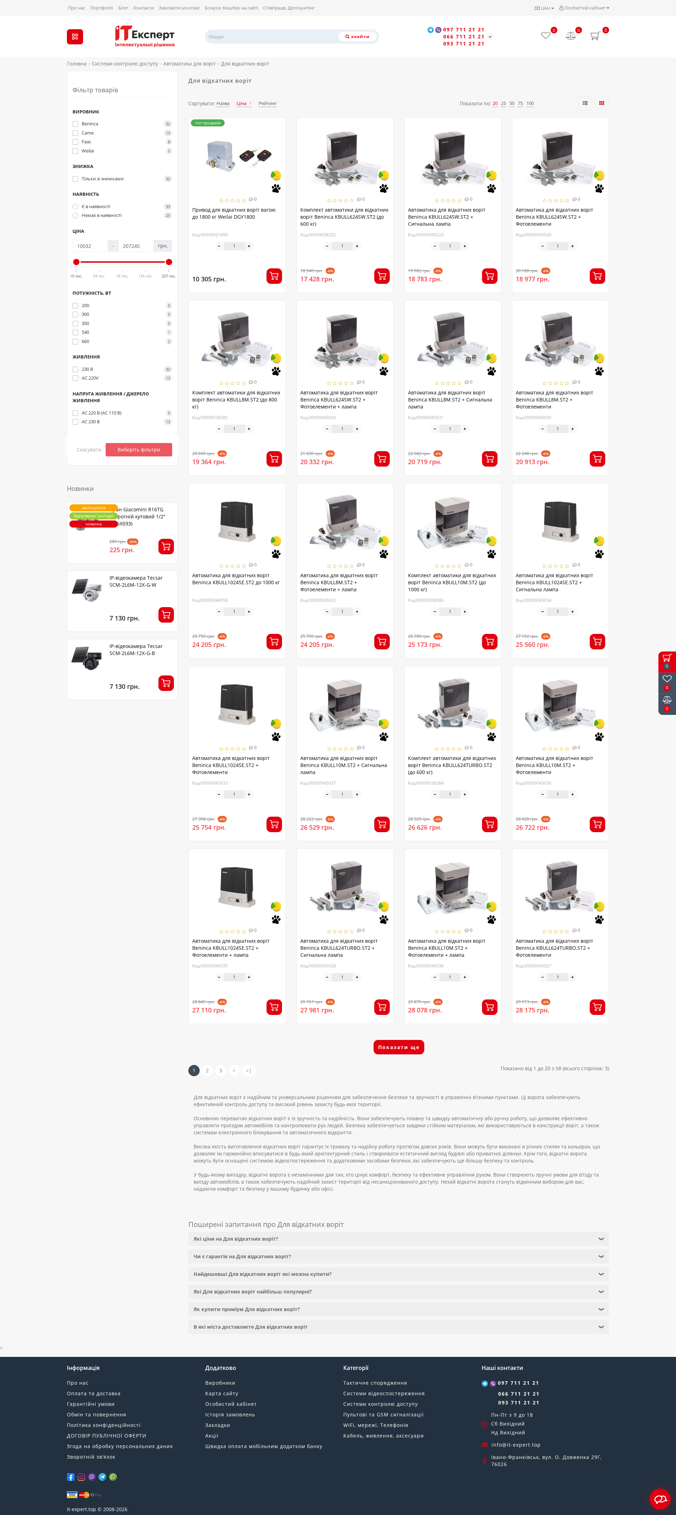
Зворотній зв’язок (91, 1456)
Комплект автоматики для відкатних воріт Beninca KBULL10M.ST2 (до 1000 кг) (452, 582)
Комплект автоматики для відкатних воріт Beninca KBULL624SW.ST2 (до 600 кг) (344, 216)
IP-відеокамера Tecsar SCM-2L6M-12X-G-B (136, 649)
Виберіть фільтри (139, 449)
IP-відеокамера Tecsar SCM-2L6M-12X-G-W (136, 581)
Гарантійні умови (91, 1404)
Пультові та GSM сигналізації (383, 1414)
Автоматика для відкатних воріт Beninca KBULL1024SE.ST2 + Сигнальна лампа (554, 582)
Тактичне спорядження (375, 1382)
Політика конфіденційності (104, 1425)
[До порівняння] (277, 138)
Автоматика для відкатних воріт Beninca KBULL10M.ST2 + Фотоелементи (554, 765)
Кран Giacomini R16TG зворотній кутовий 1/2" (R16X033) (137, 516)
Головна (77, 63)
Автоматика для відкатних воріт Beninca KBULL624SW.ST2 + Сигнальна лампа (447, 216)
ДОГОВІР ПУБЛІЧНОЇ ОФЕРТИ (106, 1435)
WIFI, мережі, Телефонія (375, 1425)
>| (249, 1070)
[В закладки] (277, 126)
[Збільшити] (249, 246)
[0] (571, 36)
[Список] (585, 103)
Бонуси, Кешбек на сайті (231, 8)
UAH (545, 8)
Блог (123, 8)
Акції (212, 1435)
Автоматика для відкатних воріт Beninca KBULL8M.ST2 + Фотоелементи (554, 399)
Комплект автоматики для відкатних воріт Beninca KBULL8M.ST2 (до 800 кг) (236, 399)
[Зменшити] (219, 246)
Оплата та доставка (94, 1393)
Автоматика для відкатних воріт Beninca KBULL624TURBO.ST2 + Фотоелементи (554, 947)
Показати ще (399, 1047)
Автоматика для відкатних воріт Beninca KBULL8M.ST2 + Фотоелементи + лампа (339, 582)
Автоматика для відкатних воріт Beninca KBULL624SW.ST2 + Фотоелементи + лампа (339, 399)
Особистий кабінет (585, 8)
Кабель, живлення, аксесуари (383, 1435)
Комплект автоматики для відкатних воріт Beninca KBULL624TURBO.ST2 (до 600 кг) (452, 765)
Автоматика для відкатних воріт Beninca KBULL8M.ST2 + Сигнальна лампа (450, 399)
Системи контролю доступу (380, 1404)
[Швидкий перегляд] (277, 151)
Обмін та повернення (96, 1414)
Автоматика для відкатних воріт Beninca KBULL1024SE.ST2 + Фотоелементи (231, 765)
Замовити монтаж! (179, 8)
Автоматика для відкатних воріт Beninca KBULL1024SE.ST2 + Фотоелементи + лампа (231, 947)
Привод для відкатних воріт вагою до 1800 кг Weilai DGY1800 (234, 213)
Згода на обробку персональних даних (120, 1446)
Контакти (143, 8)
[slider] (76, 262)
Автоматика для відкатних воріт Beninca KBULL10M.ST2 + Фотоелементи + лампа (447, 947)
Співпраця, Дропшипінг (289, 8)
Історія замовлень (230, 1414)
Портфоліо (101, 8)
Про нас (76, 8)
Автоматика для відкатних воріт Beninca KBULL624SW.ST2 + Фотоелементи (554, 216)
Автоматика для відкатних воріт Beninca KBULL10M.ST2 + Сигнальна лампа (343, 765)
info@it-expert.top (516, 1444)
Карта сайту (221, 1393)
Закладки (217, 1425)
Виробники (220, 1382)
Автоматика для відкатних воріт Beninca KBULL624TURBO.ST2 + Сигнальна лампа (339, 947)
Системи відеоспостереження (384, 1393)
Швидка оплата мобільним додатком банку (264, 1446)
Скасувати (89, 449)
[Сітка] (602, 103)
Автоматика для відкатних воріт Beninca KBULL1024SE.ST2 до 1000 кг (236, 579)
